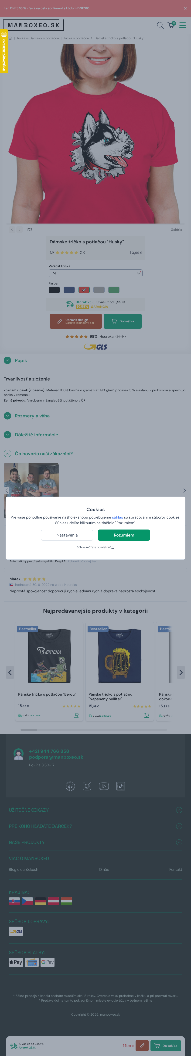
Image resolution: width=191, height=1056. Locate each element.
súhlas (117, 517)
